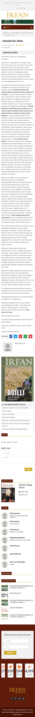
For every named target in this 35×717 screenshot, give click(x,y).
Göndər (28, 469)
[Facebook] (16, 8)
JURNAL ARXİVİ (15, 33)
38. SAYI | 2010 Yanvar (27, 33)
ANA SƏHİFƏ (6, 33)
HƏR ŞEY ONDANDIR (16, 608)
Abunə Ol (10, 653)
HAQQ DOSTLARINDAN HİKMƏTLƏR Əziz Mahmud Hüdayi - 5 (21, 616)
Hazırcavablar (6, 411)
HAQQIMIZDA (6, 3)
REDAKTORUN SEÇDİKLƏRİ (8, 580)
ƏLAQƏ (17, 5)
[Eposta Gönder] (30, 336)
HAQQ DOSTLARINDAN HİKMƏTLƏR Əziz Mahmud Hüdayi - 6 (21, 601)
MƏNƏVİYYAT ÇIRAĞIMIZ (16, 532)
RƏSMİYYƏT (24, 3)
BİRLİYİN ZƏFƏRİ (15, 593)
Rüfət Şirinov (21, 45)
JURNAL (10, 674)
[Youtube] (24, 8)
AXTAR (30, 3)
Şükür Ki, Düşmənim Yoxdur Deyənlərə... (15, 408)
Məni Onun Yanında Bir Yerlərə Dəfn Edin (16, 420)
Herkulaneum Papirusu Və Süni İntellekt (20, 540)
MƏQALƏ (29, 674)
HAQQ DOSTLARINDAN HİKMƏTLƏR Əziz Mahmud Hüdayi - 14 (21, 587)
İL (3, 674)
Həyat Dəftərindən (8, 414)
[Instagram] (22, 8)
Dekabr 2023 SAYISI (7, 481)
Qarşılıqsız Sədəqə (8, 417)
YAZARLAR (4, 508)
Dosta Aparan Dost (14, 523)
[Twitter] (19, 8)
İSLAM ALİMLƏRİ (5, 47)
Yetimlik (12, 564)
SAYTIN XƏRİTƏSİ (15, 3)
